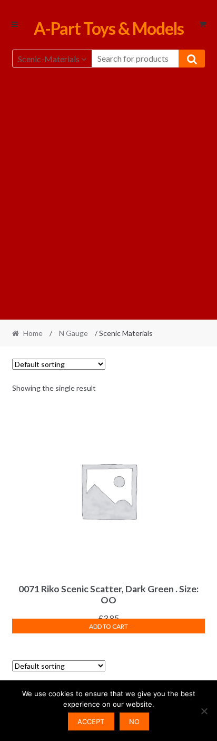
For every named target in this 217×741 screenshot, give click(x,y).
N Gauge (73, 333)
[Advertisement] (108, 192)
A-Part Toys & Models (109, 28)
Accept (90, 721)
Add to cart (108, 626)
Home (33, 333)
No (134, 721)
